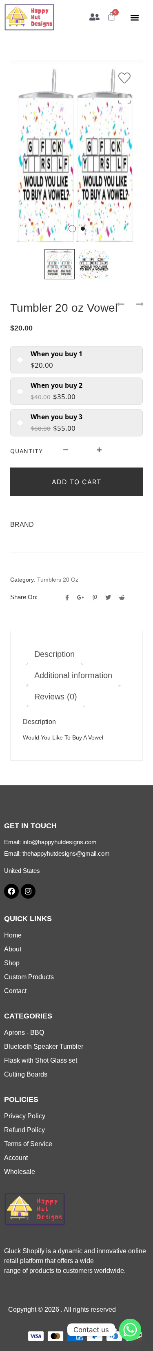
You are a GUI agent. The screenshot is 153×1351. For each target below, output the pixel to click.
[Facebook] (11, 891)
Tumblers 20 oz (57, 579)
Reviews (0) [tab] (55, 696)
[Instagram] (28, 891)
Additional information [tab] (73, 675)
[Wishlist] (126, 78)
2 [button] (83, 229)
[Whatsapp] (130, 1330)
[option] (76, 151)
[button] (134, 18)
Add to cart (76, 482)
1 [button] (72, 228)
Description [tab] (54, 654)
